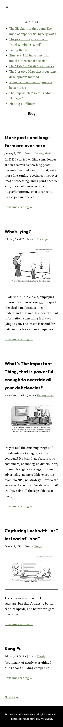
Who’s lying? (18, 231)
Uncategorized (42, 153)
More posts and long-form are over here (27, 142)
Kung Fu (13, 649)
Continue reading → (19, 207)
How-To (41, 656)
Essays (38, 546)
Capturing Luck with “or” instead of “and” (31, 535)
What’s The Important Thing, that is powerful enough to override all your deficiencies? (29, 376)
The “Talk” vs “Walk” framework (31, 66)
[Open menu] (7, 7)
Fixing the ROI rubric (24, 50)
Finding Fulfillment (22, 104)
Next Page (12, 697)
